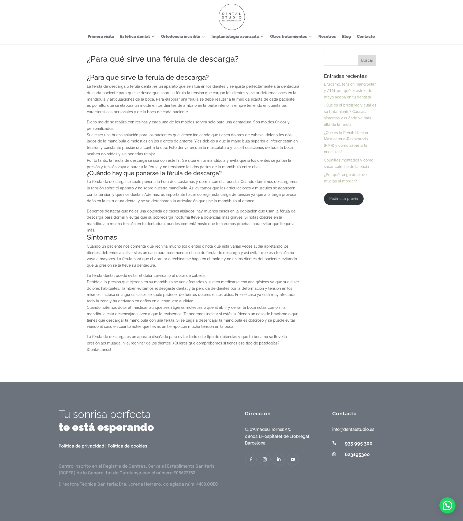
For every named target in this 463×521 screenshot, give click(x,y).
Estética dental (135, 37)
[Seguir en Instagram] (265, 459)
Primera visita (101, 37)
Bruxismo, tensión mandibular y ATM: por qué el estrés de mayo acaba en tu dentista (350, 90)
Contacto (366, 37)
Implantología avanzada (235, 37)
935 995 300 (358, 443)
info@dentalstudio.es (353, 429)
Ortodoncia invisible (180, 37)
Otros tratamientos (288, 37)
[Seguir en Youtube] (292, 459)
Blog (346, 37)
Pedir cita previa (343, 198)
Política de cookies (127, 446)
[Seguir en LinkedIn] (279, 459)
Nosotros (327, 37)
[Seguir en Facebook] (251, 459)
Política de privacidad (81, 446)
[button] (447, 505)
